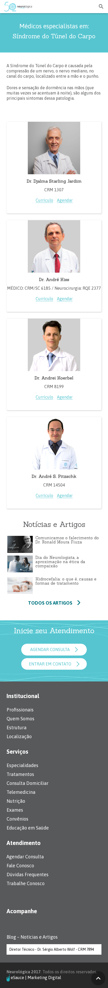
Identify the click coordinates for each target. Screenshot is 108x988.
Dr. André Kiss (54, 279)
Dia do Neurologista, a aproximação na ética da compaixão (60, 561)
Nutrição (16, 801)
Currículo (44, 200)
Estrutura (16, 727)
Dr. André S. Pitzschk (54, 476)
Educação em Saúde (28, 828)
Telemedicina (21, 792)
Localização (19, 736)
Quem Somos (20, 718)
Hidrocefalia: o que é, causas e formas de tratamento (65, 581)
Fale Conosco (20, 865)
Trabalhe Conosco (26, 883)
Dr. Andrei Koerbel (54, 378)
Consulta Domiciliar (27, 783)
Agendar (65, 200)
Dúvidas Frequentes (27, 874)
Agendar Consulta (25, 856)
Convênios (17, 819)
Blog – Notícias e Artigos (32, 937)
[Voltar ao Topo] (98, 978)
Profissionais (20, 709)
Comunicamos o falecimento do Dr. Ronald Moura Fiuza (67, 540)
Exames (15, 810)
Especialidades (22, 765)
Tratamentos (20, 774)
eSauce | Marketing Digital (36, 977)
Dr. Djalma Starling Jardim (54, 181)
